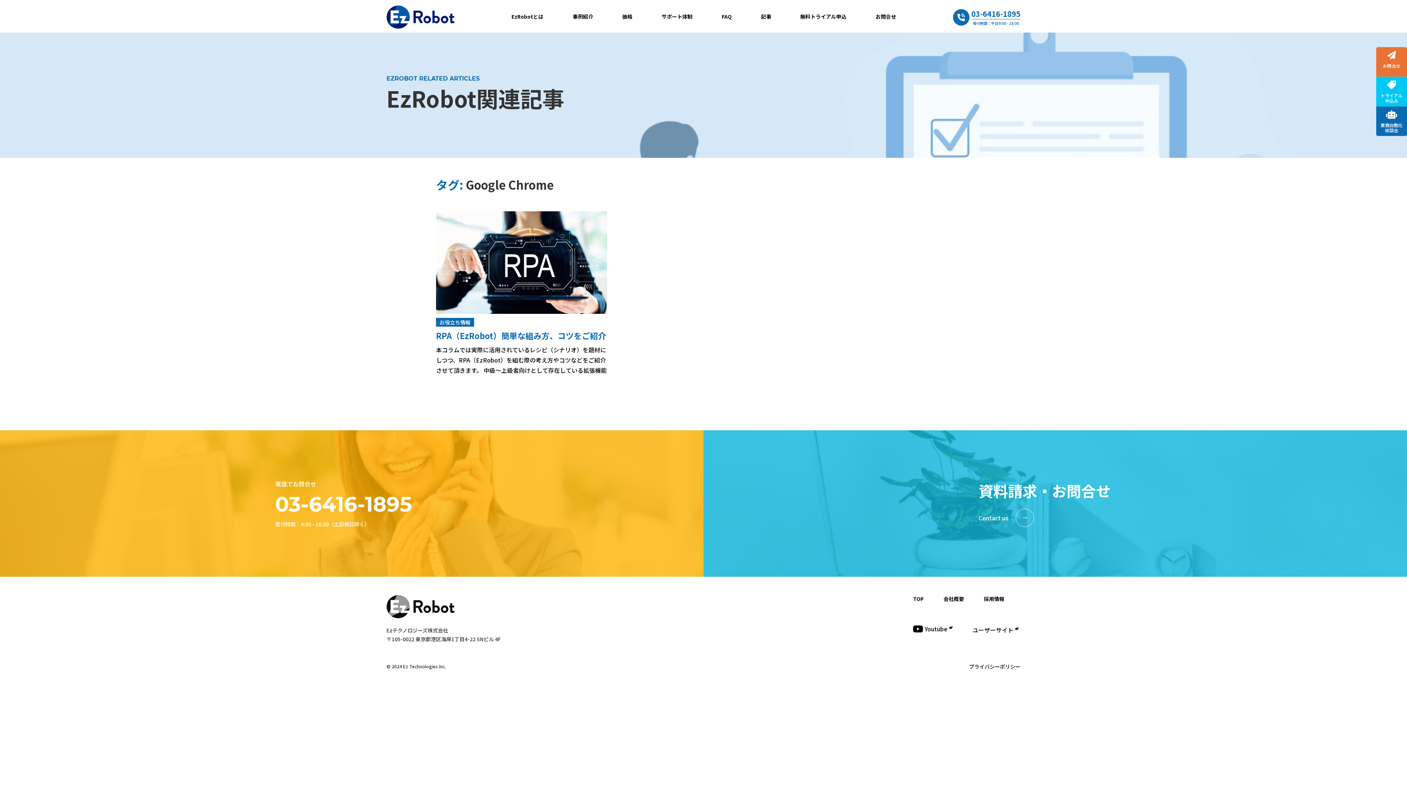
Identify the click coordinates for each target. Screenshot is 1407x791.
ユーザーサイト (992, 629)
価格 (627, 16)
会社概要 (953, 598)
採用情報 (994, 598)
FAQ (727, 16)
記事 (766, 16)
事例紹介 (583, 16)
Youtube (936, 628)
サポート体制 (677, 16)
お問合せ (886, 16)
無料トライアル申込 (823, 16)
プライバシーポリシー (994, 666)
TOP (918, 598)
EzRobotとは (527, 16)
